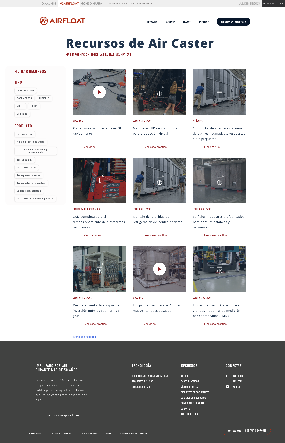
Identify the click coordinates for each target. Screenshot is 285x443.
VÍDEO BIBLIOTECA (189, 387)
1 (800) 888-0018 (233, 430)
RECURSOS (187, 21)
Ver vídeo (90, 147)
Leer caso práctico (155, 147)
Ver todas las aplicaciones (63, 415)
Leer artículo (212, 147)
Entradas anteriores (84, 336)
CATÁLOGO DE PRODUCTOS (193, 398)
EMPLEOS (108, 433)
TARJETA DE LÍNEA (189, 414)
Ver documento (93, 235)
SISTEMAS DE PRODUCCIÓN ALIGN (134, 433)
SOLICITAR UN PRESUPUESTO (233, 21)
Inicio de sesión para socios (273, 3)
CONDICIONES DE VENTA (192, 403)
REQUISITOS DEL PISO (142, 381)
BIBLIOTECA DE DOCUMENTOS (195, 392)
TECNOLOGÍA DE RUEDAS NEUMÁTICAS (150, 376)
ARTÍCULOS (186, 376)
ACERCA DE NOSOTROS (88, 433)
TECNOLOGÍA (170, 21)
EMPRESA (203, 21)
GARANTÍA (185, 408)
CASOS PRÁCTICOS (190, 381)
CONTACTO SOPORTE (256, 430)
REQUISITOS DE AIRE (142, 387)
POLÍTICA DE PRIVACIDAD (61, 433)
